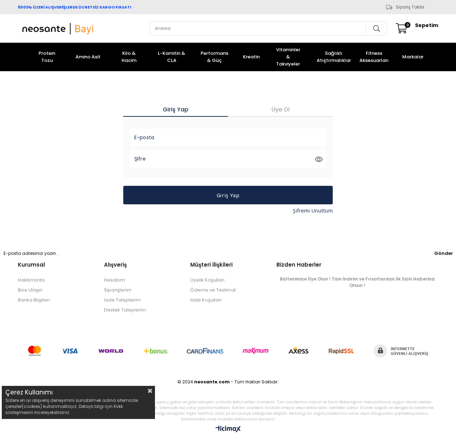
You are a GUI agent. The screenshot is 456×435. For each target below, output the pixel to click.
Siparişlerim (117, 290)
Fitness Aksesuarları (374, 57)
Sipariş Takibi (410, 7)
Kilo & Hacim (128, 57)
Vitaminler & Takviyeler (288, 56)
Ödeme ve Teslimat (213, 290)
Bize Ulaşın (30, 290)
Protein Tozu (46, 57)
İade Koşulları (206, 300)
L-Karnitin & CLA (171, 57)
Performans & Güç (214, 57)
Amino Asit (88, 56)
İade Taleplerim (122, 300)
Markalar (413, 56)
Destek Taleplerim (125, 309)
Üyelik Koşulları (207, 280)
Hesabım (114, 280)
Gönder (443, 253)
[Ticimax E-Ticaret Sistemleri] (228, 429)
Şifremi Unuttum (313, 210)
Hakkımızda (31, 280)
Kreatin (251, 56)
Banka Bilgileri (34, 300)
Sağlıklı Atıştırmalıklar (334, 57)
